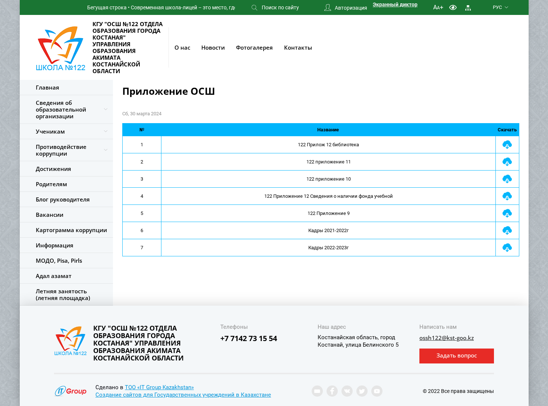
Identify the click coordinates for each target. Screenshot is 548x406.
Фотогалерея (254, 47)
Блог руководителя (63, 199)
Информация (54, 245)
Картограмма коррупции (71, 230)
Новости (213, 47)
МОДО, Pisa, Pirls (59, 260)
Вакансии (49, 214)
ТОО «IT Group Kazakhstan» (159, 387)
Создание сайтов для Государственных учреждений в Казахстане (183, 394)
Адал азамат (54, 275)
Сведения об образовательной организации (61, 109)
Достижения (53, 168)
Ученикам (50, 131)
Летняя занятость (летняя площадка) (63, 294)
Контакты (298, 47)
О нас (182, 47)
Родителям (51, 184)
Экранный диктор (395, 4)
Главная (47, 87)
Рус (497, 7)
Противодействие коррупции (61, 150)
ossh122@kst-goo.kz (446, 337)
